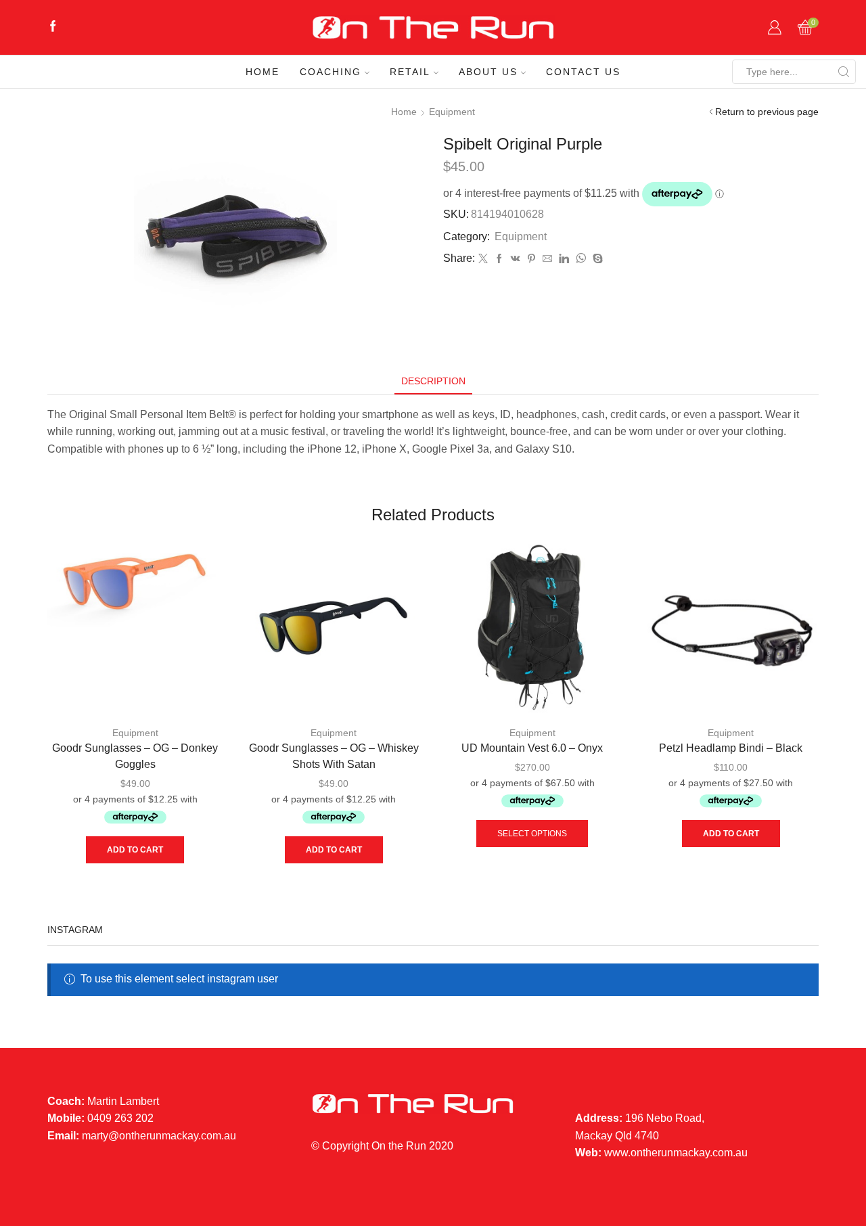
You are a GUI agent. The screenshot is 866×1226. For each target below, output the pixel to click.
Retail (410, 71)
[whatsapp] (580, 259)
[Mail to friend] (547, 259)
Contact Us (583, 71)
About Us (488, 71)
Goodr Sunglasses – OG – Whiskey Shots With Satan (334, 756)
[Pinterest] (531, 259)
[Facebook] (53, 27)
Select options (532, 833)
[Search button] (843, 71)
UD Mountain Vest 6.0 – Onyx (532, 748)
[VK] (515, 259)
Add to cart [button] (135, 850)
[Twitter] (483, 259)
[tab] (433, 381)
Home (262, 71)
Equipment (452, 111)
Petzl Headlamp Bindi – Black (730, 748)
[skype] (596, 259)
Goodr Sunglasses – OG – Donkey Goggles (135, 756)
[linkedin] (563, 259)
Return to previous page (767, 111)
